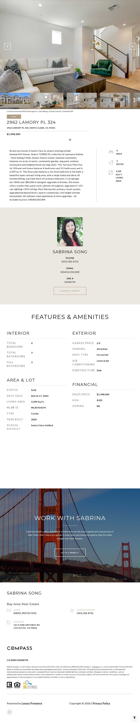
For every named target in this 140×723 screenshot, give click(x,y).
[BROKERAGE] (9, 712)
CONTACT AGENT (70, 291)
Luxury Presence (32, 703)
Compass (96, 667)
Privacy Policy (101, 703)
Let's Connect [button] (70, 552)
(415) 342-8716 (70, 261)
